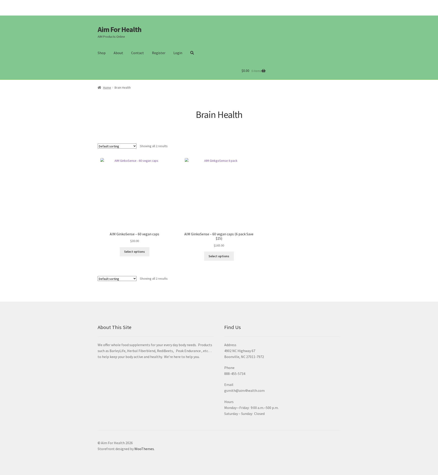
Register (158, 52)
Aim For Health (119, 29)
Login (177, 52)
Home (107, 87)
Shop (102, 52)
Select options (134, 251)
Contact (137, 52)
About (118, 52)
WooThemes (144, 448)
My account (330, 5)
